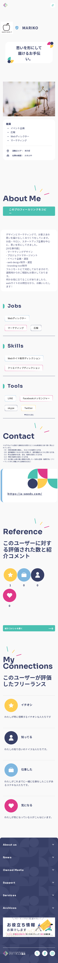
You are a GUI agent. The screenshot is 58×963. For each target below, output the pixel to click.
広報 (36, 327)
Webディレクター (17, 318)
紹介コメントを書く (14, 628)
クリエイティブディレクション (24, 367)
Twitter (28, 408)
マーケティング (16, 327)
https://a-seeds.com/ (25, 494)
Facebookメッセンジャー (36, 398)
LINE (10, 398)
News (7, 857)
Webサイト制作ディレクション (24, 358)
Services (9, 895)
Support (9, 882)
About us (10, 844)
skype (11, 408)
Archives (10, 908)
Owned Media (13, 870)
